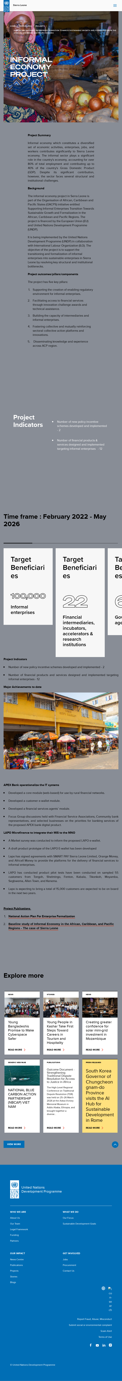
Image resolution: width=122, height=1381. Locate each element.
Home (12, 26)
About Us (15, 1218)
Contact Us (68, 1270)
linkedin (103, 1345)
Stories (13, 1276)
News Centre (17, 1259)
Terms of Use (105, 1337)
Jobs (65, 1259)
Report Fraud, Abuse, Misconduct (94, 1319)
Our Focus (68, 1218)
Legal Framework (19, 1229)
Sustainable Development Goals (79, 1223)
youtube (97, 1345)
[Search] (110, 1299)
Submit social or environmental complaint (90, 1325)
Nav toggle (115, 6)
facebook (90, 1345)
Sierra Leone (20, 5)
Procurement (69, 1265)
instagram (110, 1345)
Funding (14, 1235)
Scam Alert (106, 1331)
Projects (40, 26)
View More (14, 1144)
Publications (16, 1265)
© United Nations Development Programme (32, 1365)
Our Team (15, 1223)
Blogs (13, 1282)
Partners (14, 1241)
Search (110, 6)
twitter (84, 1345)
